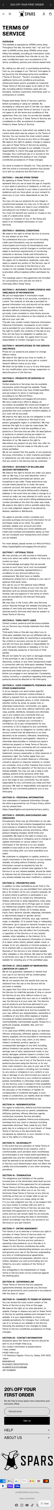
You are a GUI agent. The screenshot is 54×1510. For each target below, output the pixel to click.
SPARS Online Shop (30, 1492)
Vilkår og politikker (27, 1498)
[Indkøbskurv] (50, 14)
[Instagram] (22, 1505)
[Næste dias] (50, 4)
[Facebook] (16, 1505)
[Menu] (3, 13)
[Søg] (10, 14)
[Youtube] (27, 1505)
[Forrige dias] (3, 4)
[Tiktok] (32, 1505)
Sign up (27, 1420)
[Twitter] (37, 1505)
